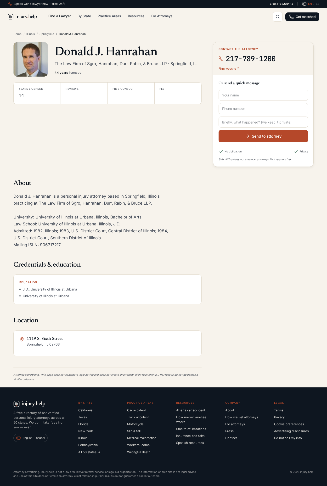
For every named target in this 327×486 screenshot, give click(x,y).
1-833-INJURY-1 (281, 4)
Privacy (279, 417)
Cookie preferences (289, 424)
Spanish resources (190, 443)
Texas (82, 417)
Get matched (306, 17)
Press (229, 431)
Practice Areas (109, 16)
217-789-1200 (251, 58)
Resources (136, 16)
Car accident (136, 410)
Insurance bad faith (190, 436)
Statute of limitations (191, 429)
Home (17, 34)
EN (310, 4)
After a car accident (190, 410)
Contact (231, 438)
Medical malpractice (141, 438)
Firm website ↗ (229, 68)
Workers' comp (138, 445)
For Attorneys (162, 16)
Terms (278, 410)
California (85, 410)
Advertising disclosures (291, 431)
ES (317, 4)
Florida (83, 424)
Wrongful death (138, 452)
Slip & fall (134, 431)
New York (85, 431)
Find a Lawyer (59, 16)
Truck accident (138, 417)
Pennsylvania (88, 445)
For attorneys (235, 424)
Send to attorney (267, 136)
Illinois (30, 34)
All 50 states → (89, 452)
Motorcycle (135, 424)
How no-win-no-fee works (191, 419)
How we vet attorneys (241, 417)
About (229, 410)
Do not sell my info (288, 438)
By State (84, 16)
